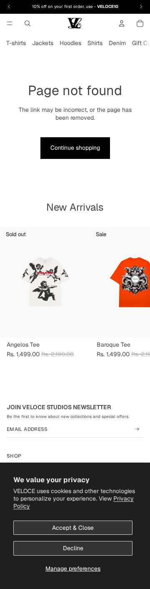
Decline (73, 548)
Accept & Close (73, 527)
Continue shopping (75, 147)
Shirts (95, 43)
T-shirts (16, 43)
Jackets (42, 43)
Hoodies (70, 43)
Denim (117, 43)
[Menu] (9, 23)
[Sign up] (137, 429)
